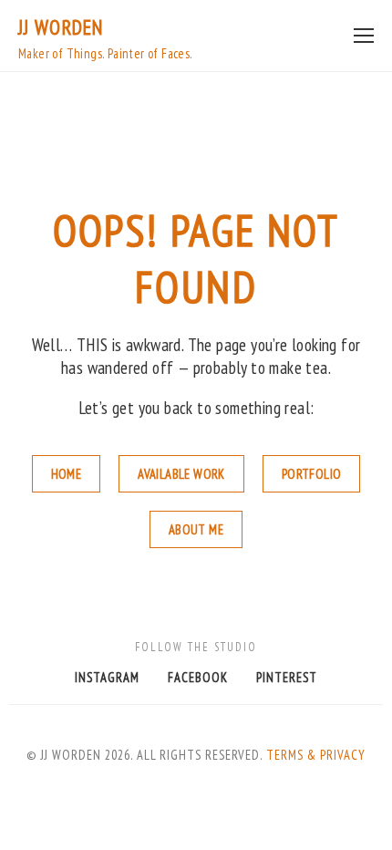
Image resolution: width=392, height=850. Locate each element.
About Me (196, 529)
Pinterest (286, 677)
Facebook (198, 677)
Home (66, 473)
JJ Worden (60, 27)
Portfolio (312, 473)
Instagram (107, 677)
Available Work (181, 473)
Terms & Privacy (316, 754)
